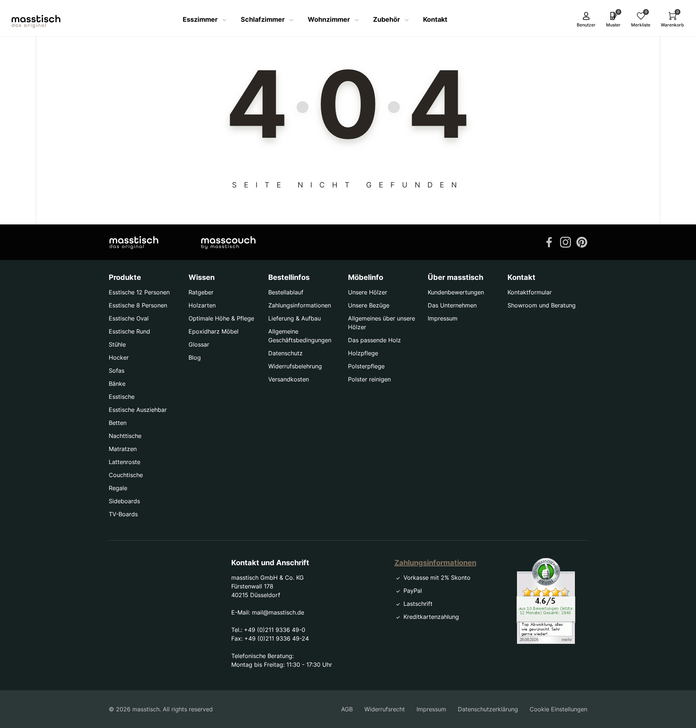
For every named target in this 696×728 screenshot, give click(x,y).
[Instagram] (565, 241)
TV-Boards (123, 514)
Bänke (117, 383)
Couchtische (126, 475)
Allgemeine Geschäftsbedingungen (299, 336)
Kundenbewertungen (456, 292)
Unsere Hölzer (367, 292)
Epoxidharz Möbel (213, 331)
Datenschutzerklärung (488, 709)
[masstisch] (134, 242)
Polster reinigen (369, 379)
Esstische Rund (129, 331)
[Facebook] (549, 241)
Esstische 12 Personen (139, 292)
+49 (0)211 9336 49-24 (276, 638)
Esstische (121, 396)
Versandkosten (288, 379)
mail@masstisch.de (278, 612)
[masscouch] (228, 242)
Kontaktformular (530, 292)
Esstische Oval (129, 318)
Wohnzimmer (329, 19)
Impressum (442, 318)
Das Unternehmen (452, 305)
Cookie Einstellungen (558, 709)
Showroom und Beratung (542, 305)
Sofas (116, 370)
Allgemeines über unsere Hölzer (381, 323)
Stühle (117, 344)
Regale (118, 488)
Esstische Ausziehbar (138, 409)
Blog (194, 357)
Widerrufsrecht (384, 709)
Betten (118, 422)
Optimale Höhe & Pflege (221, 318)
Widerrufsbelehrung (295, 366)
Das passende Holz (374, 340)
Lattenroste (124, 462)
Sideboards (124, 501)
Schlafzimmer (263, 19)
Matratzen (123, 448)
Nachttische (125, 435)
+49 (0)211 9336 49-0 (274, 629)
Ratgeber (201, 292)
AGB (347, 709)
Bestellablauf (285, 292)
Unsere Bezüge (368, 305)
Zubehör (387, 19)
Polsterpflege (366, 366)
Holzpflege (363, 353)
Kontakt (435, 19)
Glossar (198, 344)
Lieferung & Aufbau (294, 318)
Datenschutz (285, 353)
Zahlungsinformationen (299, 305)
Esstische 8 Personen (138, 305)
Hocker (119, 357)
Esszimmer (201, 19)
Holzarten (202, 305)
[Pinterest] (581, 241)
